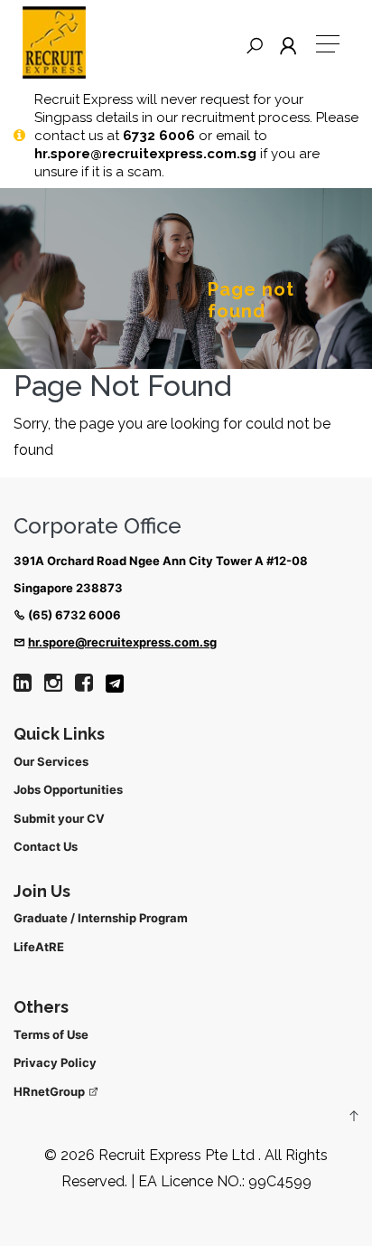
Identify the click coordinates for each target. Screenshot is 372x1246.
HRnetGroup (51, 1091)
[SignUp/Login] (291, 46)
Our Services (51, 761)
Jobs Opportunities (68, 789)
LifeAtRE (39, 946)
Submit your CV (59, 818)
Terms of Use (51, 1034)
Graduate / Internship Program (101, 918)
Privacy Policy (55, 1062)
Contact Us (46, 846)
